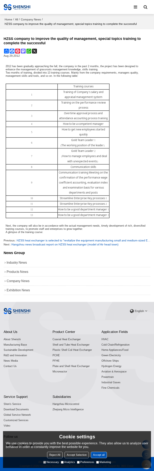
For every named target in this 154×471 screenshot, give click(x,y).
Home (8, 19)
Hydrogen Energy (111, 366)
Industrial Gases (111, 382)
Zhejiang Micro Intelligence (68, 409)
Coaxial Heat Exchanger (67, 339)
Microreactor (60, 371)
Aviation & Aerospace (114, 371)
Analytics (69, 462)
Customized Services (16, 420)
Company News (31, 19)
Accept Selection (77, 454)
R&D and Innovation (15, 355)
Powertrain (107, 376)
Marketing (105, 462)
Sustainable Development (18, 349)
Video (7, 425)
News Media (11, 360)
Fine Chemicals (110, 387)
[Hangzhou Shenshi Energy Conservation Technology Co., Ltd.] (17, 7)
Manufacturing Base (15, 344)
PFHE (56, 360)
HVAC (104, 339)
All (16, 19)
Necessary (53, 462)
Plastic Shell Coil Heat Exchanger (72, 349)
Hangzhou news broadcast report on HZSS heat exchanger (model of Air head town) (65, 244)
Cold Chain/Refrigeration (115, 344)
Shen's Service (12, 403)
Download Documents (16, 409)
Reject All (54, 454)
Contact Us (10, 366)
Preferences (87, 462)
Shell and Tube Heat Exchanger (71, 344)
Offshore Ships (110, 360)
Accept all (99, 454)
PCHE (56, 355)
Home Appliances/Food (114, 349)
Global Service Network (17, 414)
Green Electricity (111, 355)
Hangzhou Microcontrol (66, 403)
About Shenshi (12, 339)
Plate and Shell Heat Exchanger (71, 366)
